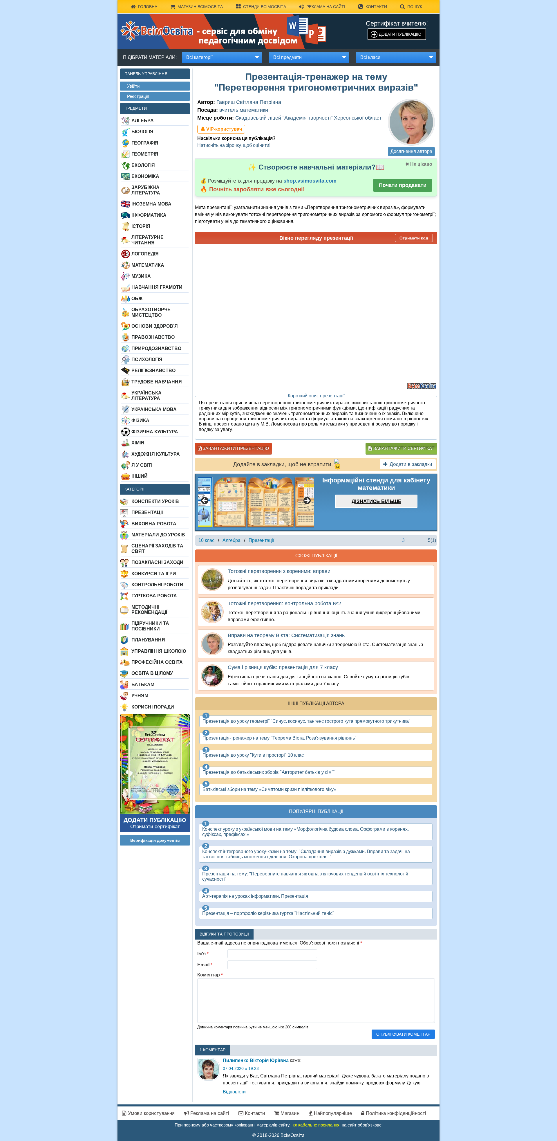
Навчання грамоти (156, 287)
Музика (141, 276)
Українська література (146, 395)
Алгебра (142, 120)
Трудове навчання (156, 381)
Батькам (142, 684)
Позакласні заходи (157, 562)
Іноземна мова (151, 203)
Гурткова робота (154, 595)
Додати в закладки (411, 464)
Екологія (143, 165)
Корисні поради (152, 706)
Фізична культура (154, 431)
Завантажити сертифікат (403, 448)
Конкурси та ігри (153, 573)
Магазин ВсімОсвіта (200, 6)
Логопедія (145, 253)
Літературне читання (147, 240)
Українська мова (154, 409)
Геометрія (144, 154)
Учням (139, 695)
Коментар (210, 974)
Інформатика (149, 215)
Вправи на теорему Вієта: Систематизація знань (286, 635)
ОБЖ (136, 298)
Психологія (146, 359)
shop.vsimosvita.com (310, 181)
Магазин (289, 1113)
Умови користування (150, 1113)
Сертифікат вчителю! (397, 23)
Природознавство (156, 348)
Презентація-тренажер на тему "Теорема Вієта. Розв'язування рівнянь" (279, 738)
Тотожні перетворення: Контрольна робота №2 (284, 603)
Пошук (414, 6)
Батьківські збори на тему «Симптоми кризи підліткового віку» (269, 789)
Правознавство (153, 337)
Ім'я (203, 953)
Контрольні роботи (157, 584)
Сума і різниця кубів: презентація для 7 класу (283, 667)
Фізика (140, 420)
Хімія (137, 442)
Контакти (376, 6)
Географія (144, 142)
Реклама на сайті (325, 6)
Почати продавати (402, 185)
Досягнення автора (411, 151)
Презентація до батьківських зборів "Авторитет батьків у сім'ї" (268, 772)
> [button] (306, 501)
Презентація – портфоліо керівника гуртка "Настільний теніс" (268, 913)
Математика (147, 265)
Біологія (142, 131)
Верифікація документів (155, 840)
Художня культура (155, 454)
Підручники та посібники (150, 626)
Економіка (145, 176)
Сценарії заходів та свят (157, 548)
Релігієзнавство (153, 370)
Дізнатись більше (376, 501)
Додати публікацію (400, 34)
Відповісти (234, 1091)
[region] (256, 502)
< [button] (205, 501)
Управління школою (158, 651)
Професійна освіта (157, 662)
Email (204, 964)
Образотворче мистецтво (151, 312)
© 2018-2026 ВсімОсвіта (278, 1135)
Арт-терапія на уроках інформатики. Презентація (255, 896)
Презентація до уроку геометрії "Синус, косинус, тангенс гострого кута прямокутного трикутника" (306, 721)
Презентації (147, 512)
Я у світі (141, 465)
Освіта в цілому (152, 673)
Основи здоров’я (154, 326)
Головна (147, 6)
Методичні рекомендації (149, 610)
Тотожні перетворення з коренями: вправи (279, 571)
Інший (139, 476)
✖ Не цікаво (418, 164)
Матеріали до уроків (158, 534)
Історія (140, 226)
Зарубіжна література (145, 190)
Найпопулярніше (332, 1113)
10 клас (206, 540)
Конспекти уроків (155, 501)
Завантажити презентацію (235, 448)
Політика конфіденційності (395, 1113)
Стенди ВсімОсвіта (264, 6)
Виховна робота (153, 523)
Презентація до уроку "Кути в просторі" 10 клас (253, 755)
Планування (148, 639)
